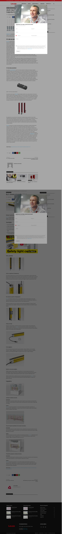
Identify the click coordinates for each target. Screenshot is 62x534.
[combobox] (16, 35)
